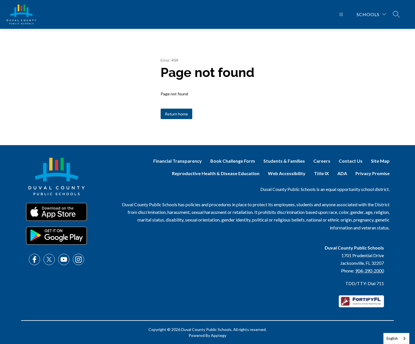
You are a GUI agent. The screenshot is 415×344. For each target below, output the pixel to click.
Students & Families (284, 161)
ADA (342, 173)
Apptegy (218, 335)
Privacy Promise (372, 173)
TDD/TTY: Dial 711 (364, 283)
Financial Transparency (177, 161)
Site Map (380, 161)
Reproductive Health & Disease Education (215, 173)
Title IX (321, 173)
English (392, 338)
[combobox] (396, 338)
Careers (321, 161)
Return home (176, 113)
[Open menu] (341, 14)
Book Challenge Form (232, 161)
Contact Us (350, 161)
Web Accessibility (286, 173)
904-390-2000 (369, 270)
